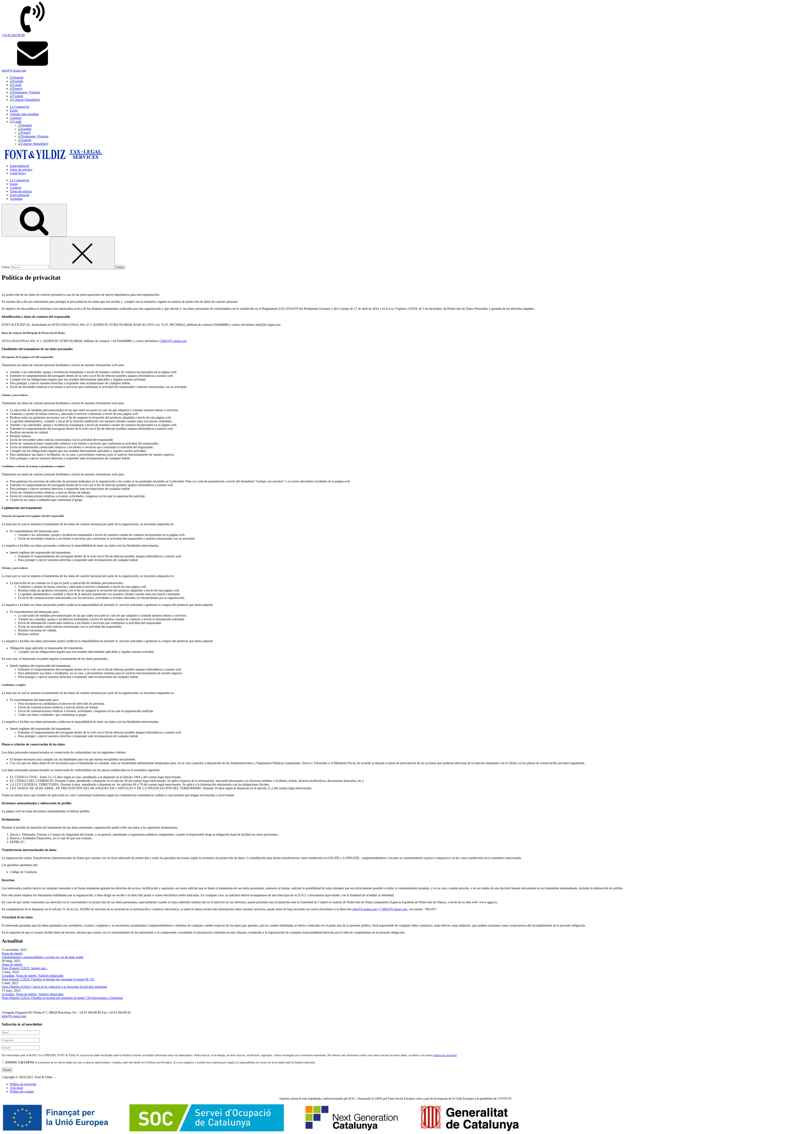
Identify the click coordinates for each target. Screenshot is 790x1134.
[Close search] (82, 253)
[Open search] (34, 220)
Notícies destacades (51, 975)
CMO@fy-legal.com (173, 341)
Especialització (19, 166)
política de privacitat (445, 1055)
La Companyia (19, 106)
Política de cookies (22, 1091)
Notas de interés (12, 953)
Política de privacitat (23, 1084)
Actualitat (16, 198)
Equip (14, 110)
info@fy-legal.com (364, 909)
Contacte (15, 118)
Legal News (18, 173)
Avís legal (16, 1088)
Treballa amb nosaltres (24, 114)
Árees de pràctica (21, 169)
